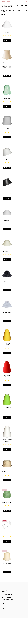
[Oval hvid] (7, 151)
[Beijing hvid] (7, 212)
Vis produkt (7, 40)
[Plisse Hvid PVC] (7, 304)
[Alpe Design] (7, 6)
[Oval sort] (7, 182)
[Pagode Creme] (7, 54)
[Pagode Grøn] (7, 90)
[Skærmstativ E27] (7, 525)
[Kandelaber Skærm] (7, 463)
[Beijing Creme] (7, 243)
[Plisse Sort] (7, 273)
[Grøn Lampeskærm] (7, 494)
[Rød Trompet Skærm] (7, 367)
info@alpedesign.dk (9, 599)
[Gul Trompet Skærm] (7, 335)
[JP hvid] (7, 24)
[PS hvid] (7, 120)
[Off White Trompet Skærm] (7, 431)
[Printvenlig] (26, 10)
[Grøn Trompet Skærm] (7, 399)
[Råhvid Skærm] (7, 555)
